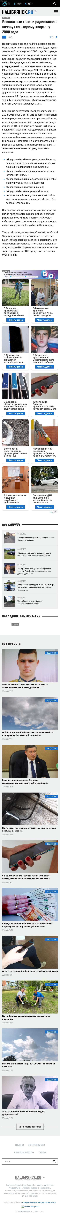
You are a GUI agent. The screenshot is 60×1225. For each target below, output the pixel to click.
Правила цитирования (24, 1152)
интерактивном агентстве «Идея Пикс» (39, 1202)
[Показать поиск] (54, 3)
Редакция (19, 1145)
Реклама (42, 1152)
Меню (56, 11)
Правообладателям (36, 1145)
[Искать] (54, 1161)
